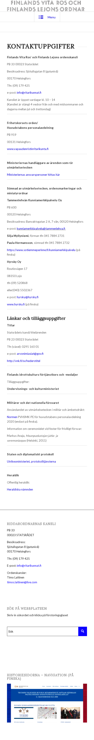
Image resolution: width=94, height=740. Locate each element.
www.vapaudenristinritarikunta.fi (28, 149)
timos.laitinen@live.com (22, 582)
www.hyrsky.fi (16, 304)
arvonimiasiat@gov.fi (30, 353)
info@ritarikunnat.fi (29, 92)
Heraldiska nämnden (20, 489)
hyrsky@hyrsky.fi (27, 297)
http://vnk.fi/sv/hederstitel (23, 361)
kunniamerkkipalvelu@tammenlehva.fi (41, 228)
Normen (12, 417)
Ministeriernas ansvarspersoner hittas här (33, 174)
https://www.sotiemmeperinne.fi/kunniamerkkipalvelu (41, 250)
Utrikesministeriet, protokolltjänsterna (31, 461)
